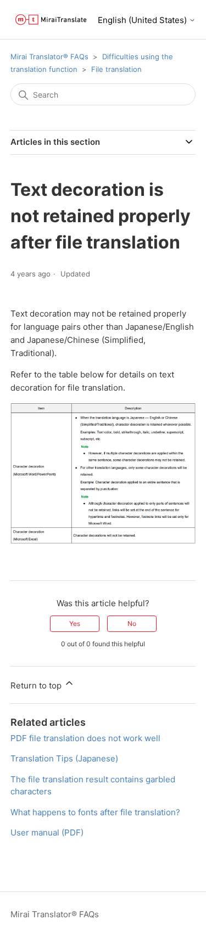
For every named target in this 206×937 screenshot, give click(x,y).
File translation (116, 69)
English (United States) (143, 20)
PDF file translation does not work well (85, 738)
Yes (74, 623)
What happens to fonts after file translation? (95, 812)
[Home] (50, 19)
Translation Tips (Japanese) (64, 758)
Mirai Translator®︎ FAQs (49, 56)
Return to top (37, 685)
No (131, 623)
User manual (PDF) (46, 832)
